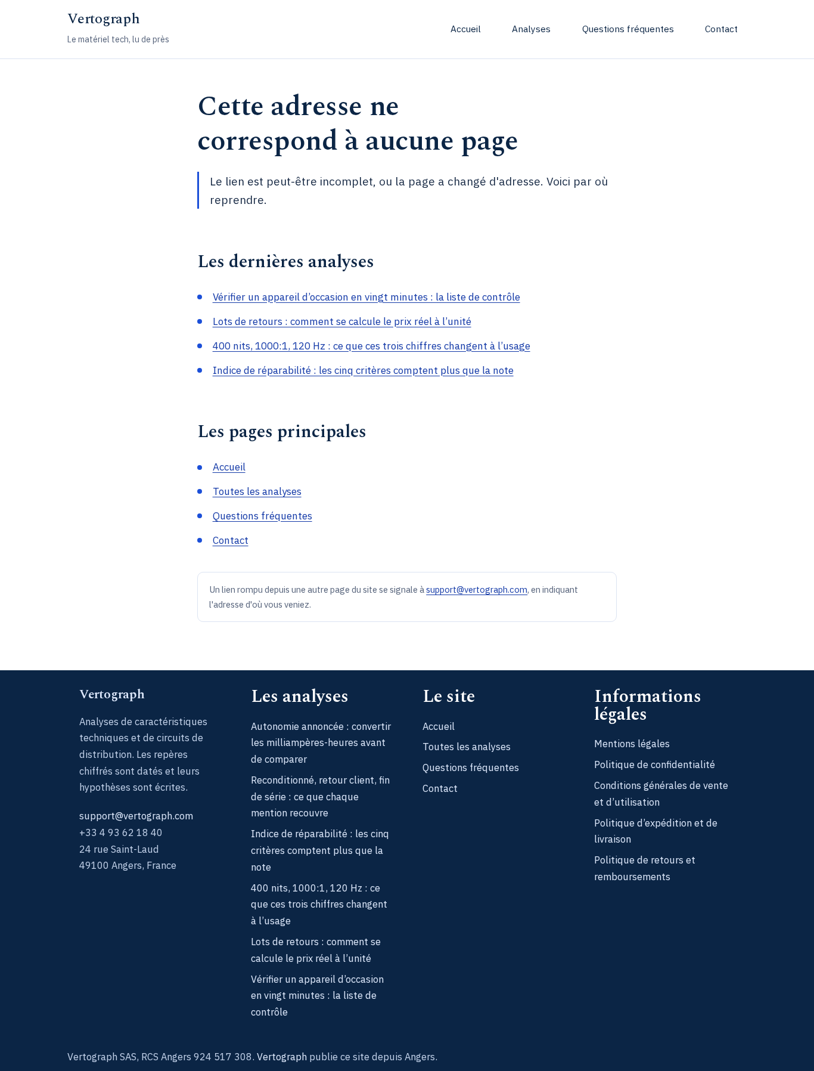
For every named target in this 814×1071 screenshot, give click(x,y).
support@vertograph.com (476, 589)
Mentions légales (632, 743)
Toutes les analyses (257, 491)
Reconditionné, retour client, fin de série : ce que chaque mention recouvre (320, 796)
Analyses (531, 29)
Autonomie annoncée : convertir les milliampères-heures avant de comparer (321, 742)
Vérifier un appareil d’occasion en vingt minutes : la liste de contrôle (366, 297)
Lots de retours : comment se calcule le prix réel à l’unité (342, 321)
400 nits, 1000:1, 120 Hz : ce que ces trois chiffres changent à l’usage (371, 345)
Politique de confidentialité (654, 764)
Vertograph (103, 19)
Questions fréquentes (628, 29)
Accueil (466, 29)
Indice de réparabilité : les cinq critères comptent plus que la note (363, 370)
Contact (721, 29)
